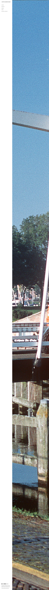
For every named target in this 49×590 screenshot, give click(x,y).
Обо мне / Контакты (4, 11)
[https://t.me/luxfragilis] (4, 583)
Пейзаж (3, 8)
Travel (2, 9)
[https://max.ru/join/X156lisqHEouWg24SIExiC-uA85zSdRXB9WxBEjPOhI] (5, 583)
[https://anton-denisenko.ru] (6, 583)
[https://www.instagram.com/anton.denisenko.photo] (7, 583)
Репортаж (3, 6)
